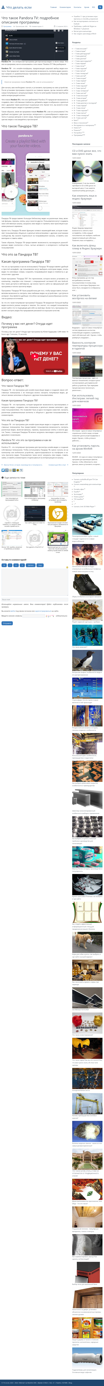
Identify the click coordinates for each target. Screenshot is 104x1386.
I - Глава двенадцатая (82, 54)
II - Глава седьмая (80, 86)
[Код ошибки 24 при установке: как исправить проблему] (58, 489)
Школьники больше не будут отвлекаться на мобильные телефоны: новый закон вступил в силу (86, 568)
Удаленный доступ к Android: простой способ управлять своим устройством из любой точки (58, 549)
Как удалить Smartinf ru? (34, 547)
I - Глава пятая (79, 66)
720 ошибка (78, 499)
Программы (7, 26)
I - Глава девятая (80, 56)
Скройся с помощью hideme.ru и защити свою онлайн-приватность (12, 524)
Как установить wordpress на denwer (84, 297)
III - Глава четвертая (81, 115)
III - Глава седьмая (81, 110)
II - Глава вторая (80, 78)
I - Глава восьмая (81, 49)
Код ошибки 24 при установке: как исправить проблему (58, 500)
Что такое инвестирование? (82, 1035)
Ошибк (76, 492)
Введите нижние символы (12, 616)
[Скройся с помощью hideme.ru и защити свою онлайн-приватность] (12, 513)
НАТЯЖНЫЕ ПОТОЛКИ (80, 1010)
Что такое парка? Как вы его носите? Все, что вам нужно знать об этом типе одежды (87, 1062)
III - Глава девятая (80, 101)
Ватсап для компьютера (82, 31)
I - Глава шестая (80, 76)
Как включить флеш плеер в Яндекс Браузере (87, 247)
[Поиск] (100, 7)
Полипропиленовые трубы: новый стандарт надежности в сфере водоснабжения (85, 538)
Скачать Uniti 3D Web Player (84, 506)
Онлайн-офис (79, 489)
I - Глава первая (80, 63)
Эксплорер (78, 494)
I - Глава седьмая (80, 68)
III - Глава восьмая (81, 96)
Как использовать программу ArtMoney (35, 499)
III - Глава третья (80, 113)
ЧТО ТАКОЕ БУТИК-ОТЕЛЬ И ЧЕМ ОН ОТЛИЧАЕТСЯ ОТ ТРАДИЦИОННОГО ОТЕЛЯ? (85, 1173)
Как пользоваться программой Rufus (11, 499)
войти (13, 611)
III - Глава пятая (80, 108)
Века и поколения (81, 123)
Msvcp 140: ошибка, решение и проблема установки (12, 548)
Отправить (7, 623)
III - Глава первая (80, 106)
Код (40, 565)
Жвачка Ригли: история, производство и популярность (22, 465)
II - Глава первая (80, 81)
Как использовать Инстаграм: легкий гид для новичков (85, 398)
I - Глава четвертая (81, 73)
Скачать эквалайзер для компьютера (87, 484)
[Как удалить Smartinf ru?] (34, 538)
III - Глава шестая (80, 118)
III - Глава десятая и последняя (85, 103)
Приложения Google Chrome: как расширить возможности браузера (58, 524)
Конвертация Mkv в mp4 (57, 465)
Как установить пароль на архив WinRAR (86, 447)
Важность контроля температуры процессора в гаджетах (87, 345)
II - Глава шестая (80, 93)
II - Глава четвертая (81, 91)
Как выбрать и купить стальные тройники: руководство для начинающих (84, 841)
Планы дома (78, 497)
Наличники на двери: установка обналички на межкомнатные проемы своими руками (86, 1311)
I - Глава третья (80, 71)
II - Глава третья (80, 88)
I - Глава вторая (80, 51)
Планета (77, 130)
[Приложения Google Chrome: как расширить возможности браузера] (58, 513)
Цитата (30, 565)
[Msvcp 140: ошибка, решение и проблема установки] (12, 538)
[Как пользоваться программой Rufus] (12, 489)
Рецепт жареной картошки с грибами (86, 622)
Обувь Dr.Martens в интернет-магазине (86, 597)
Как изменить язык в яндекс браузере (84, 197)
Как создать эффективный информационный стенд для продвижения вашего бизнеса (83, 926)
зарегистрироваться (43, 611)
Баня (76, 120)
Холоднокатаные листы (81, 1090)
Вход (70, 1383)
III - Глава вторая (80, 98)
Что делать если (19, 7)
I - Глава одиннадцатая (83, 61)
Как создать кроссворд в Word (85, 34)
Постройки (79, 133)
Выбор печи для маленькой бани (84, 1284)
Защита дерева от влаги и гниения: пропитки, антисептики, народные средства (85, 1342)
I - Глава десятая (80, 59)
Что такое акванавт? (79, 647)
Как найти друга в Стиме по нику (35, 523)
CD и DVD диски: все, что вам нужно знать (86, 152)
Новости (77, 128)
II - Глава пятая (79, 83)
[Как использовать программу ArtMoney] (34, 489)
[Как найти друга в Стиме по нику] (34, 513)
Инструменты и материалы (85, 125)
